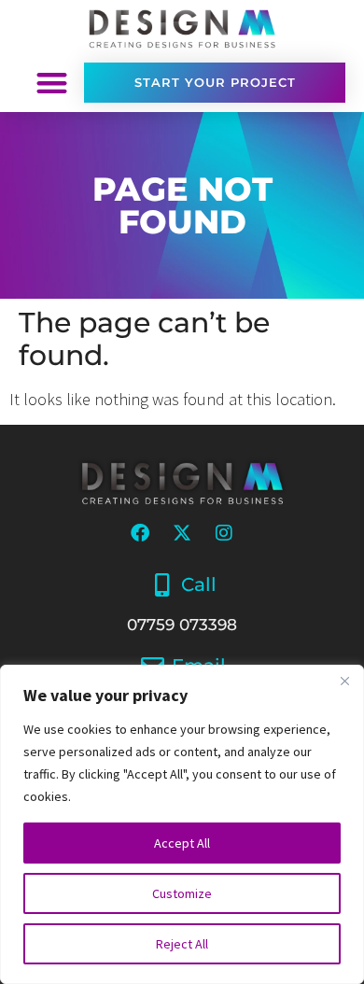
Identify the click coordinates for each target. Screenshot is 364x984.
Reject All (182, 943)
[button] (52, 82)
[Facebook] (140, 533)
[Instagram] (224, 533)
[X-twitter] (182, 533)
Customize (182, 893)
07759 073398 (182, 624)
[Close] (344, 680)
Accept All (182, 843)
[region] (182, 824)
